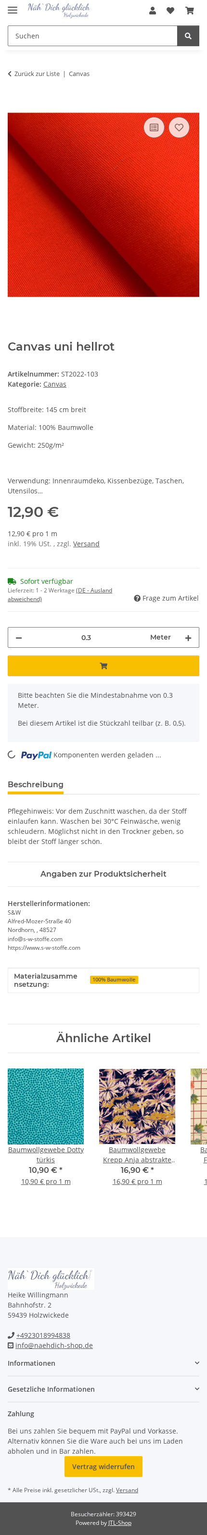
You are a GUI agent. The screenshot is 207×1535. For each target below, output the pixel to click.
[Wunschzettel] (170, 10)
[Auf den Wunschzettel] (179, 127)
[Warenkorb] (189, 10)
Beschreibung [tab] (36, 784)
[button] (152, 10)
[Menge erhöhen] (188, 637)
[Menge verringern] (18, 637)
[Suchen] (188, 35)
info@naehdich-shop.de (54, 1345)
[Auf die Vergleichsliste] (154, 127)
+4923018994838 (43, 1335)
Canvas (54, 384)
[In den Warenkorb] (15, 104)
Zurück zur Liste (37, 73)
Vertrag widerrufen (103, 1466)
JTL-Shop (119, 1523)
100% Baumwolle (113, 979)
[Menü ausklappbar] (12, 6)
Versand (86, 543)
